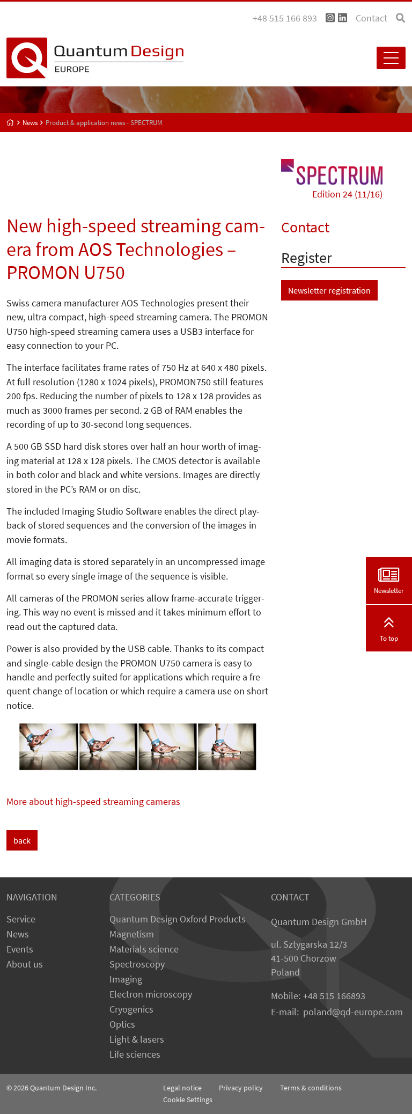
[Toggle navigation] (391, 58)
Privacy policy (241, 1088)
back (22, 840)
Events (19, 949)
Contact (371, 18)
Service (20, 919)
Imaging (125, 979)
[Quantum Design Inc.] (330, 18)
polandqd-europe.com (353, 1012)
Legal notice (182, 1088)
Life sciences (134, 1054)
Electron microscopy (150, 994)
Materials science (144, 949)
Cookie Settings (187, 1099)
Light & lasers (136, 1039)
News (17, 934)
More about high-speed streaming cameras (93, 802)
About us (24, 964)
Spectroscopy (137, 964)
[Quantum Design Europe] (10, 122)
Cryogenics (131, 1009)
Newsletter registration (329, 290)
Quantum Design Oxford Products (177, 919)
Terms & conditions (311, 1088)
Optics (122, 1024)
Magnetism (131, 934)
